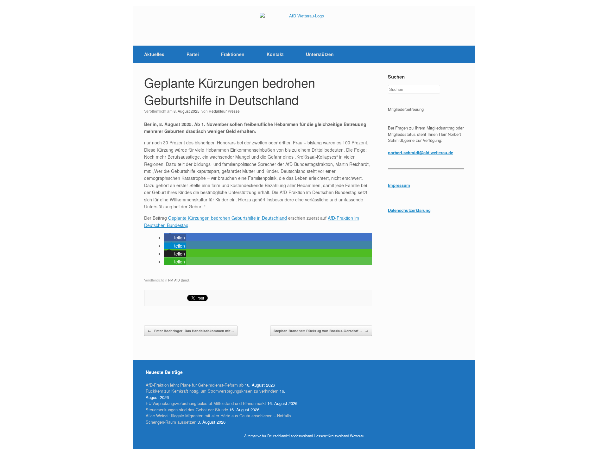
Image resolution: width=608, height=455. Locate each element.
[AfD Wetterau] (304, 26)
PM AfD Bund (178, 279)
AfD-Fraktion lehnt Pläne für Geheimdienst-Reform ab (195, 385)
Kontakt (275, 54)
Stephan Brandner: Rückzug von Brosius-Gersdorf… (321, 330)
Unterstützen (320, 54)
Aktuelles (154, 54)
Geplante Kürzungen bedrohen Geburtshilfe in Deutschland (229, 90)
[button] (175, 237)
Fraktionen (232, 54)
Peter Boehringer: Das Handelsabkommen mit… (191, 330)
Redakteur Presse (224, 111)
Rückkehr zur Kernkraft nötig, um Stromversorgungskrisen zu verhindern (212, 391)
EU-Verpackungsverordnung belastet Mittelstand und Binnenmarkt (206, 403)
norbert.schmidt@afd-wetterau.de (420, 152)
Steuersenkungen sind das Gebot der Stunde (187, 410)
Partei (193, 54)
